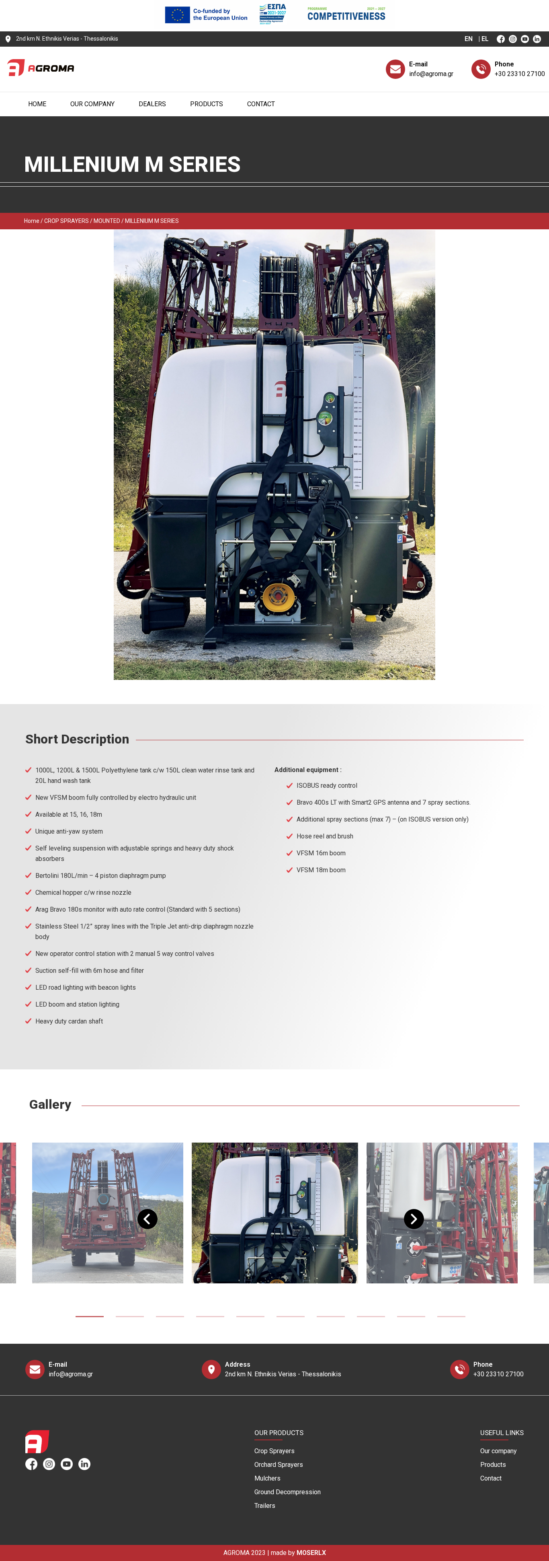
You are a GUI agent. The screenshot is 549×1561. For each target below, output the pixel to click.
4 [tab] (210, 1318)
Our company (92, 104)
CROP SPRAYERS (66, 221)
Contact (261, 104)
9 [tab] (411, 1318)
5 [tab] (250, 1318)
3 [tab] (170, 1318)
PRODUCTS (206, 104)
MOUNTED (107, 221)
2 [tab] (130, 1318)
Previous (141, 1213)
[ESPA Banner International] (274, 26)
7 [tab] (331, 1318)
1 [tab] (90, 1318)
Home (37, 104)
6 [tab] (291, 1318)
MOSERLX (311, 1553)
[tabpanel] (274, 1213)
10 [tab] (451, 1318)
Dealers (152, 104)
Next (408, 1213)
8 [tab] (371, 1318)
